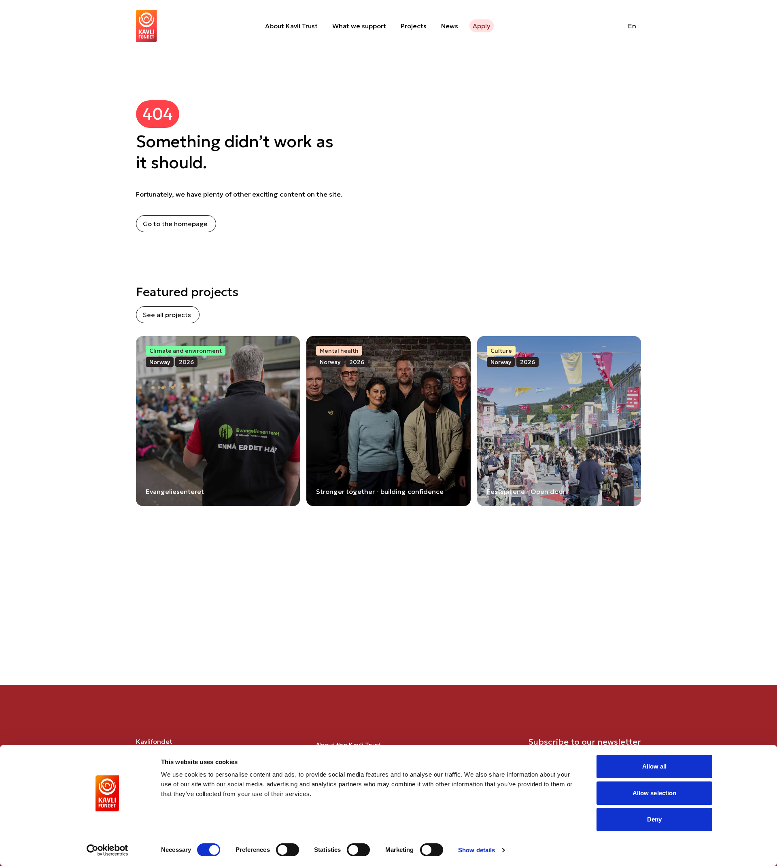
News (449, 26)
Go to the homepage (175, 224)
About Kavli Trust (291, 26)
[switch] (287, 849)
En (632, 26)
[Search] (601, 26)
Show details (476, 850)
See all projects (167, 315)
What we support (359, 26)
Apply (481, 26)
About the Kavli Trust (348, 745)
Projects (414, 26)
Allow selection (655, 793)
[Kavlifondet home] (146, 26)
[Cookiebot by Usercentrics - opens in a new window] (107, 850)
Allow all (654, 766)
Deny (654, 819)
